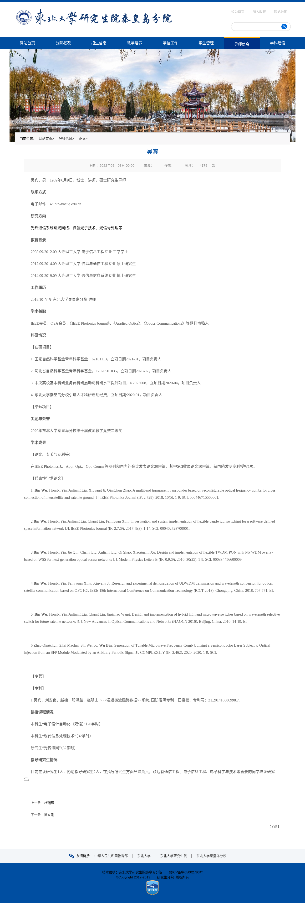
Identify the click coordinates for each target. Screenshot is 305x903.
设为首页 (238, 12)
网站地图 (280, 12)
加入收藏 (260, 12)
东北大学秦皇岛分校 (211, 856)
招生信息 (99, 43)
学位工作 (170, 43)
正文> (83, 138)
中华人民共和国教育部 (111, 856)
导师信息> (66, 138)
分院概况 (63, 43)
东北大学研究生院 (173, 856)
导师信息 (241, 44)
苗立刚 (49, 815)
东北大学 (144, 856)
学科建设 (277, 43)
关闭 (274, 827)
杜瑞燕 (49, 803)
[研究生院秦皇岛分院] (94, 10)
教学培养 (134, 43)
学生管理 (206, 43)
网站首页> (46, 138)
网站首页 (27, 43)
